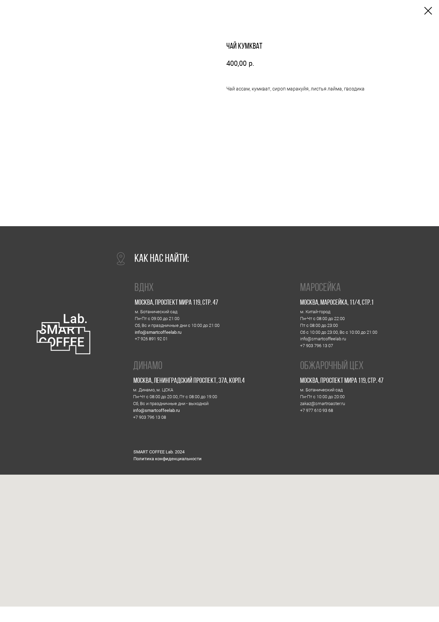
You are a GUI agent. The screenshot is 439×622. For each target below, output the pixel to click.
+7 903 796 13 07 (316, 345)
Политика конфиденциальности (167, 458)
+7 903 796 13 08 (149, 417)
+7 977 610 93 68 (316, 410)
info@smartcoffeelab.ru (158, 332)
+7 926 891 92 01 (151, 338)
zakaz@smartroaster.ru (322, 403)
